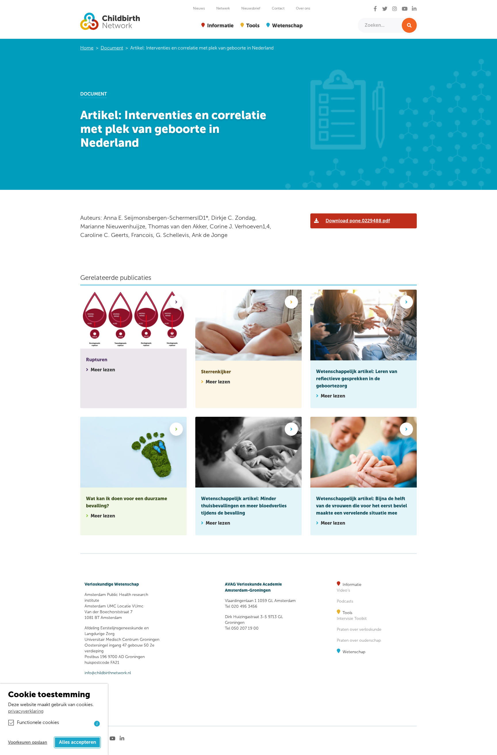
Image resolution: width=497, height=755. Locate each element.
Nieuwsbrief (250, 8)
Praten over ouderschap (359, 640)
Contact (278, 8)
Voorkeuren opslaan (27, 742)
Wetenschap (354, 652)
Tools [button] (252, 25)
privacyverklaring (25, 711)
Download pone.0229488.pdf (358, 220)
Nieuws (199, 8)
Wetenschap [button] (287, 25)
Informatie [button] (220, 25)
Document (112, 47)
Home (86, 47)
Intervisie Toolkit (352, 618)
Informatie (352, 584)
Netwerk (223, 8)
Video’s (343, 590)
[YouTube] (405, 9)
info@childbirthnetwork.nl (108, 673)
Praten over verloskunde (359, 629)
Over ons (303, 8)
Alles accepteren (77, 742)
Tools (347, 613)
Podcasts (345, 601)
